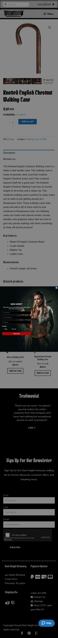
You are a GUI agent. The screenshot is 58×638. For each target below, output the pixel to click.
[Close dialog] (56, 288)
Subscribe (16, 333)
